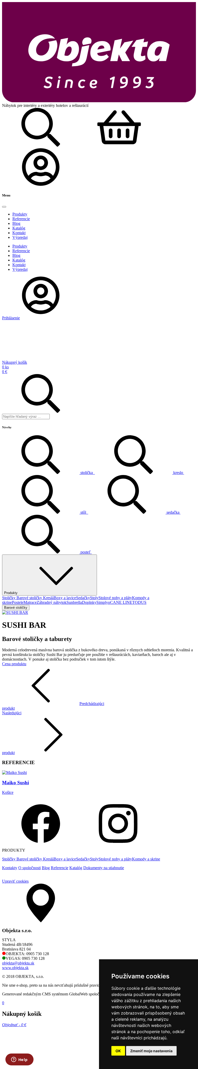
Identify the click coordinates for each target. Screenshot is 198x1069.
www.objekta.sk (15, 967)
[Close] (4, 207)
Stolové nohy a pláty (115, 598)
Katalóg (75, 868)
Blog (46, 868)
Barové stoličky (29, 598)
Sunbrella (74, 602)
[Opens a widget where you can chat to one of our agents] (19, 1060)
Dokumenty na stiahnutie (103, 868)
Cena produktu (14, 664)
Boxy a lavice (65, 598)
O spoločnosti (29, 868)
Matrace (30, 602)
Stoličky (9, 598)
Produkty (11, 593)
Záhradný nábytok (52, 602)
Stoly (94, 598)
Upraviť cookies (15, 881)
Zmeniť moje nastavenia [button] (151, 1051)
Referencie (59, 868)
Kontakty (9, 868)
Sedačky (83, 598)
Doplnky (89, 602)
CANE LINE (121, 602)
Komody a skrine (146, 859)
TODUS (139, 602)
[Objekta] (99, 101)
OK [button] (118, 1051)
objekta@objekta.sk (18, 963)
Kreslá (48, 598)
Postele (17, 602)
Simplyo (103, 602)
